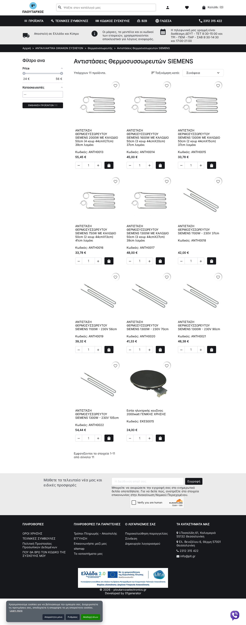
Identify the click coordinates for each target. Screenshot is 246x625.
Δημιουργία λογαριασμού (142, 543)
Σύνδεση (131, 538)
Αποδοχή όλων (90, 617)
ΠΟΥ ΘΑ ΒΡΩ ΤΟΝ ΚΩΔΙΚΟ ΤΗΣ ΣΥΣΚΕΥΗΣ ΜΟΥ (44, 554)
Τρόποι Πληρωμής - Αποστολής (95, 533)
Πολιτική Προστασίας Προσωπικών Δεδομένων (40, 545)
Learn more (16, 610)
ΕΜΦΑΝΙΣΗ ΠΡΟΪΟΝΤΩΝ (42, 105)
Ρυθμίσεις (73, 617)
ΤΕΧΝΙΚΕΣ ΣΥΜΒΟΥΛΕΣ (39, 538)
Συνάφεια (203, 73)
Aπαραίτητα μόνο (53, 617)
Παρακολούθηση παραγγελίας (146, 533)
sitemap (79, 548)
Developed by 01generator (123, 593)
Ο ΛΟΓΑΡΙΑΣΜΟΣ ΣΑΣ (140, 524)
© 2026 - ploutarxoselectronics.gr (123, 589)
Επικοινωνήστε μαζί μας (90, 543)
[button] (168, 7)
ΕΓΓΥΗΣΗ (80, 538)
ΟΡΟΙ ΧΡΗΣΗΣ (32, 533)
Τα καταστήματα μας (88, 553)
